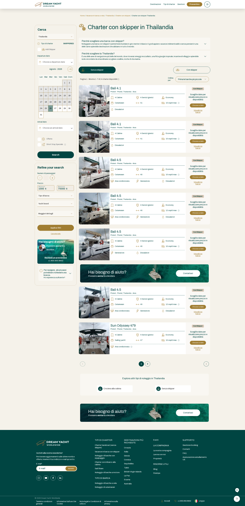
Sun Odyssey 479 (123, 325)
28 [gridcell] (60, 108)
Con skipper (192, 70)
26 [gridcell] (51, 108)
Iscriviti (71, 469)
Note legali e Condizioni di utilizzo (90, 503)
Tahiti (126, 468)
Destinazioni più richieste (133, 441)
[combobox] (192, 79)
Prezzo (40, 183)
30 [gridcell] (69, 108)
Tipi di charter (103, 440)
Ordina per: (170, 79)
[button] (55, 273)
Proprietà (157, 459)
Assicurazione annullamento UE (195, 458)
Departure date (43, 56)
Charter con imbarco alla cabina (105, 463)
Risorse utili (160, 464)
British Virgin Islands (133, 472)
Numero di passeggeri (46, 173)
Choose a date (198, 105)
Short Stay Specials (54, 144)
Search (55, 155)
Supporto (188, 440)
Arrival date (42, 122)
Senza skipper (97, 70)
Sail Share (99, 468)
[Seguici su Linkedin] (60, 477)
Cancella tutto (55, 234)
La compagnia (161, 445)
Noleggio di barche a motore (107, 472)
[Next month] (70, 69)
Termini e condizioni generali (44, 503)
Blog (155, 469)
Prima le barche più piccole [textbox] (190, 79)
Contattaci (188, 273)
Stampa (156, 473)
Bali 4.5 (116, 160)
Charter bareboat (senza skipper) (105, 446)
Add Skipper (50, 49)
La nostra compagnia (162, 450)
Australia (128, 484)
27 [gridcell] (55, 108)
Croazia (127, 448)
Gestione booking (190, 445)
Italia (126, 452)
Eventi (155, 440)
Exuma (127, 480)
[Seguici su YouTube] (45, 477)
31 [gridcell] (41, 115)
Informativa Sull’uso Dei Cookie (66, 503)
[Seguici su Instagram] (38, 477)
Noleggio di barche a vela (106, 483)
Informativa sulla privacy (111, 503)
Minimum (42, 186)
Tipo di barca (102, 478)
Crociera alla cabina (112, 388)
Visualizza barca (198, 111)
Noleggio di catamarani (105, 487)
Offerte (49, 139)
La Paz (127, 476)
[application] (55, 92)
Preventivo (194, 4)
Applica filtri (55, 228)
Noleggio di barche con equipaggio (105, 457)
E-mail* (39, 464)
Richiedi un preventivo (56, 258)
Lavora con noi (159, 454)
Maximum (61, 186)
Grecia (127, 456)
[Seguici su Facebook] (53, 477)
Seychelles (129, 464)
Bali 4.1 (116, 88)
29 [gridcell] (65, 108)
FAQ (185, 453)
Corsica (127, 460)
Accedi (167, 501)
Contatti (186, 449)
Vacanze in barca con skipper (107, 452)
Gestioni (181, 4)
